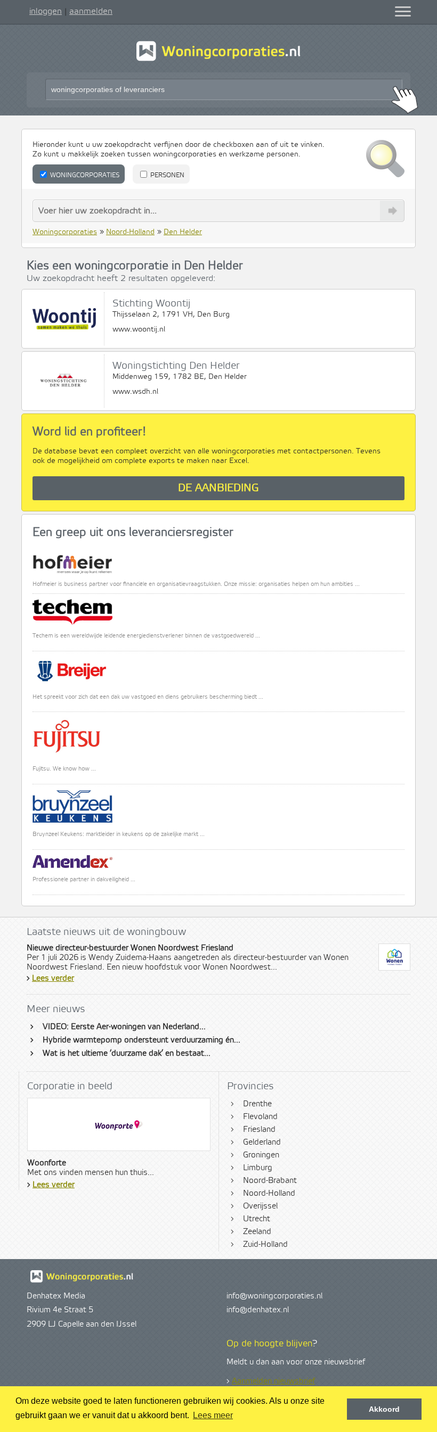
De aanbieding (218, 488)
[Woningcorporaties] (218, 59)
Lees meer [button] (213, 1415)
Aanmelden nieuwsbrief (273, 1381)
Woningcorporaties (83, 175)
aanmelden (90, 11)
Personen (166, 175)
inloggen (45, 11)
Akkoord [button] (384, 1409)
